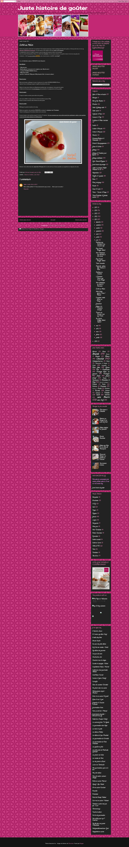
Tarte (93, 549)
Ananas (108, 354)
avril (97, 329)
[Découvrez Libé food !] (93, 617)
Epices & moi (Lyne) (97, 700)
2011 (95, 220)
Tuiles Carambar (100, 263)
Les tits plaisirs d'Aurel (98, 762)
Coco (93, 365)
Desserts (94, 135)
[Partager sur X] (49, 172)
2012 (95, 217)
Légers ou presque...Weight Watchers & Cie (99, 169)
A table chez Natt (97, 638)
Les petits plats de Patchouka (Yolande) (100, 751)
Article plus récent (25, 220)
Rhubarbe (107, 389)
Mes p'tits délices (96, 773)
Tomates (107, 393)
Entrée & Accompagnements (99, 143)
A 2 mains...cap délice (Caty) (99, 634)
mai (97, 326)
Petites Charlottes (97, 533)
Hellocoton (95, 602)
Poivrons (94, 386)
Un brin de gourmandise (98, 815)
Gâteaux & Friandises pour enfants (99, 154)
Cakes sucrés (95, 111)
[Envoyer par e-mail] (45, 172)
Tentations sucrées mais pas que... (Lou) (99, 805)
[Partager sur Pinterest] (52, 172)
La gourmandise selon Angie (99, 726)
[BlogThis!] (47, 172)
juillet (98, 237)
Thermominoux (96, 809)
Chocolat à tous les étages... (99, 660)
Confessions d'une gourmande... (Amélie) (100, 671)
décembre (98, 222)
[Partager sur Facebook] (50, 172)
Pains (93, 179)
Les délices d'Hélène (97, 732)
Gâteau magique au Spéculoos (104, 428)
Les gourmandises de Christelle (100, 739)
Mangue (104, 378)
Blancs (107, 356)
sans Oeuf (36, 174)
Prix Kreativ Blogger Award (100, 249)
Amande (95, 354)
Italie (98, 376)
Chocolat (100, 359)
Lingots (94, 520)
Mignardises (95, 173)
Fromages (106, 374)
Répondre (26, 189)
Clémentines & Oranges (101, 363)
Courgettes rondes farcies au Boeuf (100, 299)
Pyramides (95, 536)
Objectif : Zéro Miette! (98, 784)
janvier (98, 338)
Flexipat (94, 514)
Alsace (104, 352)
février (98, 335)
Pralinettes (95, 794)
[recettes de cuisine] (98, 606)
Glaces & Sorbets (28, 174)
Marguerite (95, 523)
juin (97, 240)
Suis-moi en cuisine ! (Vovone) (100, 801)
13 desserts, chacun (97, 631)
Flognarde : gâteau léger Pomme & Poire (100, 268)
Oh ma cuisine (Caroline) (98, 788)
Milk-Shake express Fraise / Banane (100, 293)
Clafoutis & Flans (97, 114)
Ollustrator (71, 843)
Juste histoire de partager (99, 165)
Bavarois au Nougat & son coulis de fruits (104, 420)
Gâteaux (94, 150)
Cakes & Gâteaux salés (98, 108)
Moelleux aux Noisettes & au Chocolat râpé (100, 244)
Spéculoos (98, 393)
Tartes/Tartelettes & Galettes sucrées (100, 196)
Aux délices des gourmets (98, 651)
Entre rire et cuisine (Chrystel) (100, 696)
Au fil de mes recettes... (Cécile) (100, 647)
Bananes (97, 356)
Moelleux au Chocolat (99, 273)
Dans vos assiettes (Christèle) (100, 685)
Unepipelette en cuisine (98, 832)
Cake (93, 507)
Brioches (94, 104)
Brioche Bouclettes (102, 437)
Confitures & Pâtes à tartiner (100, 121)
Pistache (94, 384)
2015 (95, 208)
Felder (97, 370)
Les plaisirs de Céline (98, 755)
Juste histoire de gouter (100, 601)
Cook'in (94, 125)
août (97, 234)
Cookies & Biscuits (97, 129)
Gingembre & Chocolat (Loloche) (98, 704)
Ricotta (97, 390)
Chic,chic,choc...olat (97, 657)
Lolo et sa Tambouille (98, 765)
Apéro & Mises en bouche (99, 95)
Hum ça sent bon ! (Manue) (99, 711)
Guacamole (99, 304)
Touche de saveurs (97, 812)
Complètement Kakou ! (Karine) (100, 667)
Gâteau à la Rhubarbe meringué (99, 308)
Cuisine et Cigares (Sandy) (99, 678)
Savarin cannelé (96, 540)
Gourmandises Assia (97, 708)
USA (98, 395)
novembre (98, 225)
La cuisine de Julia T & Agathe (100, 722)
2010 (95, 341)
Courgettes (104, 366)
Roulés (94, 186)
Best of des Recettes (97, 101)
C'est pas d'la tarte (97, 654)
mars (97, 332)
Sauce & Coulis (96, 189)
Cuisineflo (95, 682)
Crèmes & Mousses (97, 132)
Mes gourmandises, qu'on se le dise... (100, 769)
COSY (94, 504)
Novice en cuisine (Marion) (99, 781)
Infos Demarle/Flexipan (98, 161)
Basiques (94, 98)
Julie (25, 184)
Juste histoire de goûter (52, 8)
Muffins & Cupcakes (97, 176)
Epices (107, 367)
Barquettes (95, 497)
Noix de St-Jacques (103, 382)
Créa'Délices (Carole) (97, 675)
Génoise (94, 517)
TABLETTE (96, 546)
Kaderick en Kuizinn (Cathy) (100, 719)
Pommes (103, 386)
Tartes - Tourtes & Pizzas (99, 192)
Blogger (81, 843)
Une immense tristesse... (103, 464)
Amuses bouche (96, 641)
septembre (99, 231)
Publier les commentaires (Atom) (56, 225)
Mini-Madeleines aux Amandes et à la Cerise (100, 254)
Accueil (53, 220)
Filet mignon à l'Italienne (103, 411)
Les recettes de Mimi (97, 758)
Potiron (94, 389)
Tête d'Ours (95, 556)
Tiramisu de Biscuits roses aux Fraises (100, 314)
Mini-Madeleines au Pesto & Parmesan (100, 284)
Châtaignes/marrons (97, 361)
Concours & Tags (96, 117)
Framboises (106, 369)
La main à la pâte (97, 729)
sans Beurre (103, 397)
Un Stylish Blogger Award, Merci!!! (100, 320)
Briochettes (95, 501)
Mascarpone (95, 380)
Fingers (94, 510)
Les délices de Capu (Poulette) (100, 735)
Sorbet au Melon (100, 289)
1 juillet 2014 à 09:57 (32, 184)
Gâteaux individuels (97, 158)
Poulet (99, 389)
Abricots (94, 352)
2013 (95, 214)
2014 (95, 211)
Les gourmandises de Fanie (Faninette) (99, 743)
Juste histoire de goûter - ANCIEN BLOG (99, 715)
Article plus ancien (81, 220)
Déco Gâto (96, 367)
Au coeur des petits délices (99, 644)
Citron (108, 361)
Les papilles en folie (97, 747)
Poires (103, 384)
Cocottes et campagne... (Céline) (100, 664)
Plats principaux (96, 183)
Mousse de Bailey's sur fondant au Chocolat (103, 457)
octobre (98, 228)
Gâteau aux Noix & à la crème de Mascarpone (104, 447)
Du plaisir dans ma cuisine (99, 688)
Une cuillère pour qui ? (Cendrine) (98, 819)
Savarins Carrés (96, 543)
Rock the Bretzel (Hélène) (99, 797)
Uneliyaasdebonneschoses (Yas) (100, 828)
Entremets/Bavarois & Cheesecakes (98, 139)
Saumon (107, 391)
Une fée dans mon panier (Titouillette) (98, 824)
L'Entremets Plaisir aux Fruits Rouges (100, 278)
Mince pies (95, 527)
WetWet (107, 395)
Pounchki (94, 791)
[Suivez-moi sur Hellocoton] (99, 599)
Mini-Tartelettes (96, 530)
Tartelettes (95, 553)
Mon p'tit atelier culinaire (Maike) (99, 777)
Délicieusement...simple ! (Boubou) (98, 692)
